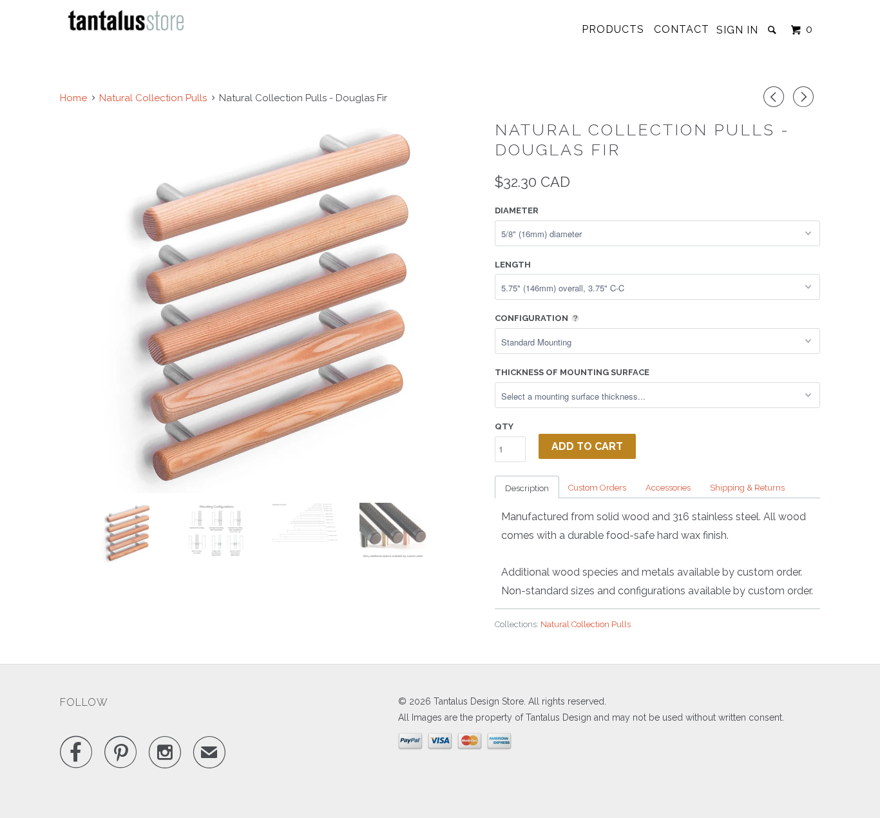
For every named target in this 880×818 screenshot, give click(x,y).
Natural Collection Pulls (585, 624)
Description (527, 488)
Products (613, 29)
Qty (504, 426)
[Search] (773, 30)
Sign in (737, 30)
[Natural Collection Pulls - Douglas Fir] (271, 305)
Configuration (531, 318)
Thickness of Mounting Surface (572, 372)
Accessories (668, 487)
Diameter (517, 210)
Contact (681, 29)
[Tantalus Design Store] (126, 20)
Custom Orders (597, 487)
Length (513, 264)
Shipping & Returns (747, 487)
